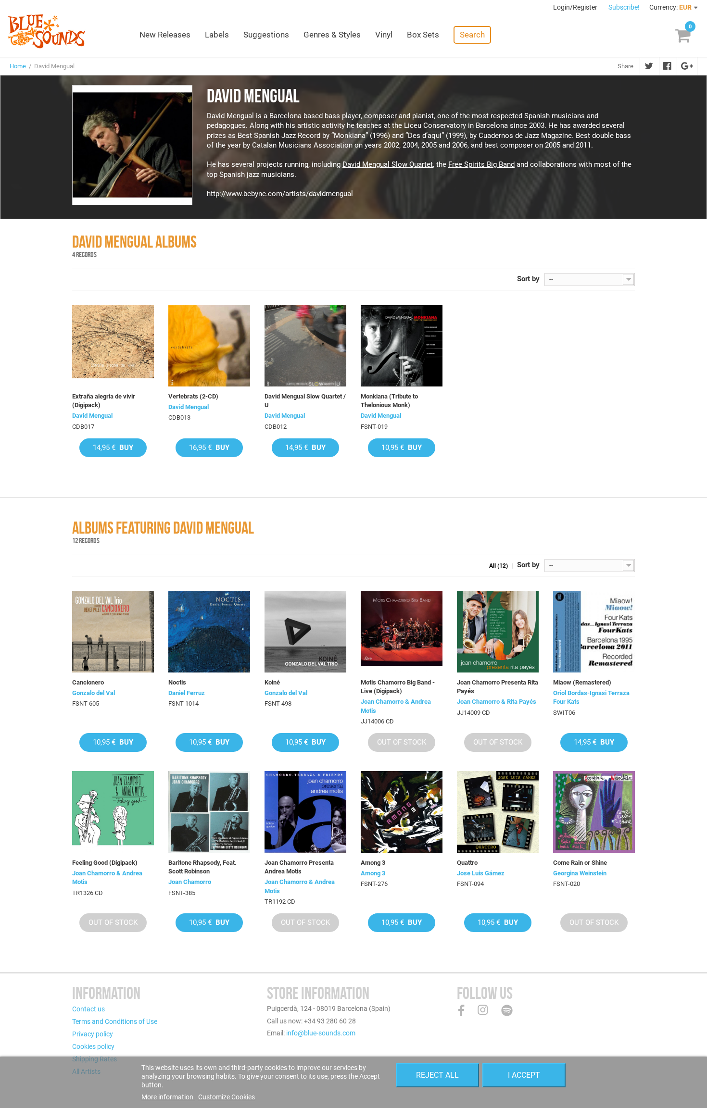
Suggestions (266, 34)
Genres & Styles (332, 34)
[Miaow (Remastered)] (594, 631)
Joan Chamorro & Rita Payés (496, 701)
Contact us (88, 1009)
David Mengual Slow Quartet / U (305, 401)
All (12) (498, 565)
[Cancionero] (113, 631)
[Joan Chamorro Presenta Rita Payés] (498, 631)
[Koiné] (305, 631)
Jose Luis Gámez (481, 873)
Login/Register (576, 7)
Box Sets (423, 34)
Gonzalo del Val (93, 693)
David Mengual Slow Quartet (387, 164)
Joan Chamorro (189, 881)
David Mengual (92, 415)
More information (168, 1097)
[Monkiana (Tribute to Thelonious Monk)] (401, 345)
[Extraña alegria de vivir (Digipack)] (113, 345)
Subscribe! (624, 7)
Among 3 (373, 862)
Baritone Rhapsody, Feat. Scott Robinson (202, 867)
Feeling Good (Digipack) (105, 862)
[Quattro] (498, 812)
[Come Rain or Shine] (594, 812)
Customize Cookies (226, 1097)
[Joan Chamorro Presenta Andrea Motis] (305, 812)
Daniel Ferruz (186, 693)
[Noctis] (209, 631)
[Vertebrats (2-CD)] (209, 345)
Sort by (528, 278)
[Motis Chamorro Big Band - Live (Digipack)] (401, 631)
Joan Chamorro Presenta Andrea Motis (299, 867)
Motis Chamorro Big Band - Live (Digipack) (398, 687)
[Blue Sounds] (46, 31)
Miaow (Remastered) (582, 682)
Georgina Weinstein (579, 873)
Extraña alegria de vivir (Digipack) (103, 401)
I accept (524, 1075)
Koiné (272, 682)
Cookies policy (93, 1046)
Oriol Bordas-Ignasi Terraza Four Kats (591, 697)
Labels (217, 34)
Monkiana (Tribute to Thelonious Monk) (389, 401)
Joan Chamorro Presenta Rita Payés (497, 687)
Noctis (177, 682)
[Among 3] (401, 812)
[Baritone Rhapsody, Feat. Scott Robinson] (209, 812)
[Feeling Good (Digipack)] (113, 812)
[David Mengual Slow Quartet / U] (305, 345)
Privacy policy (92, 1034)
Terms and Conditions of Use (114, 1021)
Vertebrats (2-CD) (193, 396)
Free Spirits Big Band (481, 164)
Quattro (467, 862)
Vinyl (383, 34)
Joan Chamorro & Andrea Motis (396, 706)
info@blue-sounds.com (320, 1033)
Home (18, 66)
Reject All (437, 1075)
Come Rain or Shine (580, 862)
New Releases (164, 34)
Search (472, 34)
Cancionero (88, 682)
